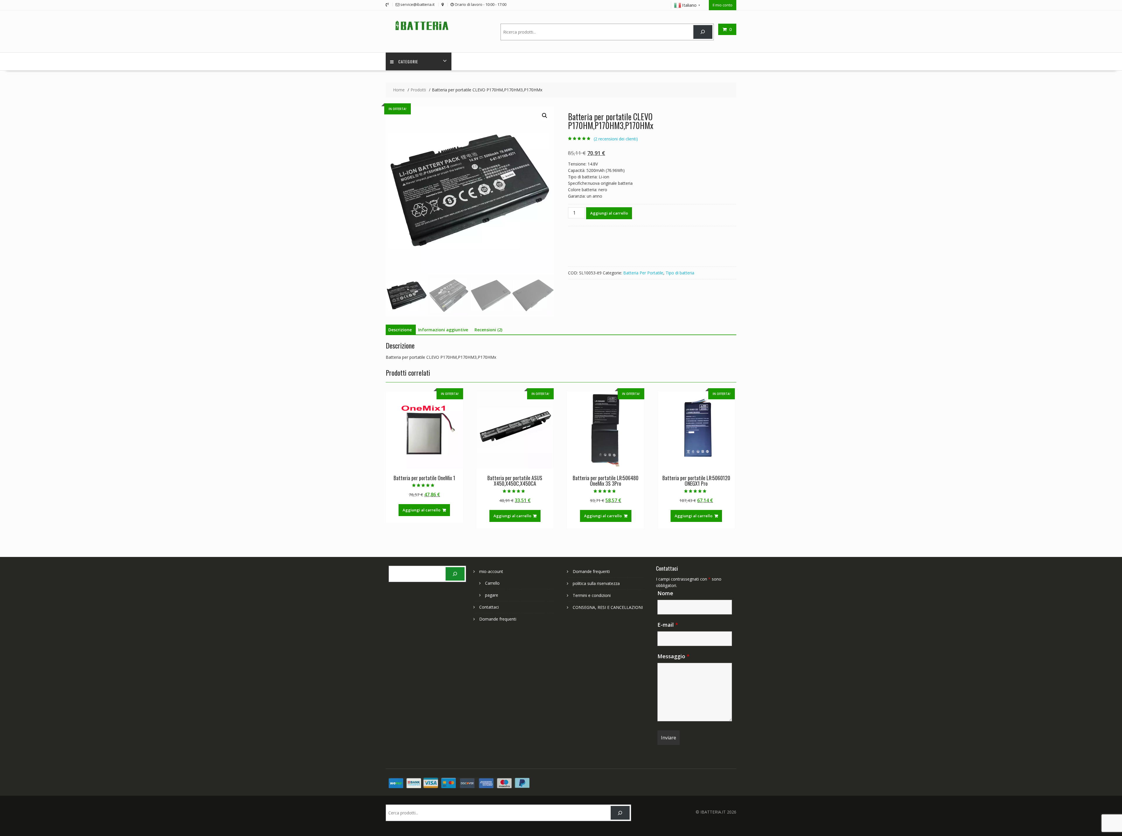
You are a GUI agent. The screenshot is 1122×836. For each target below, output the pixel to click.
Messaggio (673, 656)
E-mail (667, 624)
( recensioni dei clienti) (616, 139)
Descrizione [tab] (400, 329)
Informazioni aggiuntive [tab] (443, 329)
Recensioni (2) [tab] (488, 329)
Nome (665, 593)
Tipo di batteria (680, 273)
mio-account (491, 571)
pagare (491, 595)
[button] (544, 115)
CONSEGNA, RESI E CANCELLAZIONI (608, 607)
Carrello (492, 583)
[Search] (702, 32)
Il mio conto (723, 5)
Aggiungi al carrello (609, 213)
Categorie (408, 61)
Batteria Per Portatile (643, 273)
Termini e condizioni (592, 595)
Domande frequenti (497, 619)
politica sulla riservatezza (596, 583)
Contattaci (489, 607)
